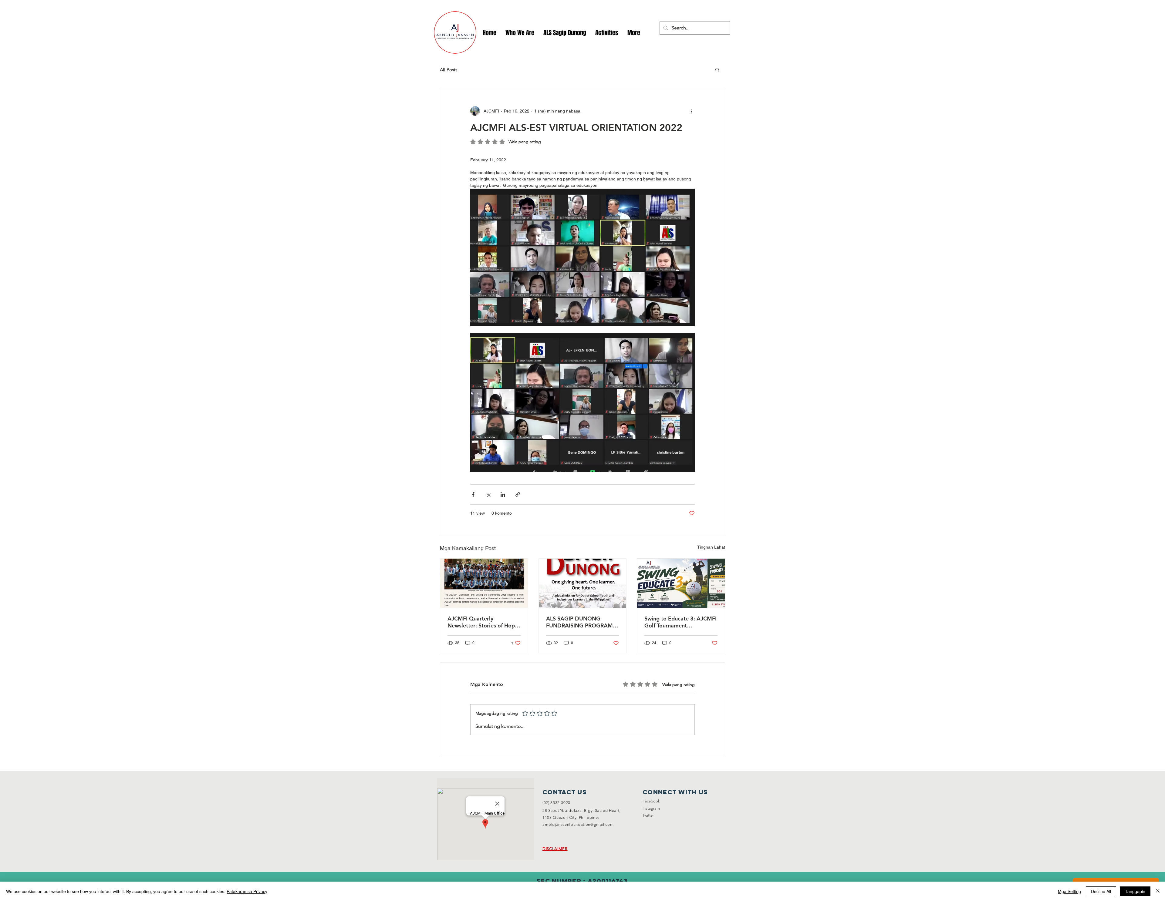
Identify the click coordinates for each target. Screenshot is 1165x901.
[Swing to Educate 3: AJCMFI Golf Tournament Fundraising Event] (681, 583)
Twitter (648, 815)
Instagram (651, 808)
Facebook (651, 801)
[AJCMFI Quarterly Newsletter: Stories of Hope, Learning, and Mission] (484, 583)
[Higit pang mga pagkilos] (691, 111)
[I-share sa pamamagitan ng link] (518, 494)
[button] (607, 33)
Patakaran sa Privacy (247, 891)
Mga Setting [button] (1069, 891)
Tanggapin (1135, 891)
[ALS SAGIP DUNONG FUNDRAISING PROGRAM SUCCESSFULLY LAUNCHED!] (582, 583)
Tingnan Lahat (711, 547)
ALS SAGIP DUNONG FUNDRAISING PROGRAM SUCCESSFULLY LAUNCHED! (582, 622)
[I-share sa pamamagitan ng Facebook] (473, 494)
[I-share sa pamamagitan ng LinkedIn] (503, 494)
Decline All (1101, 891)
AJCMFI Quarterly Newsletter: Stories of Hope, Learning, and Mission (483, 622)
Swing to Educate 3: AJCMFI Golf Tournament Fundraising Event (680, 622)
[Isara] (1157, 891)
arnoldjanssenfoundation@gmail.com (577, 824)
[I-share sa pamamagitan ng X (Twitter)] (488, 494)
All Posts (448, 69)
